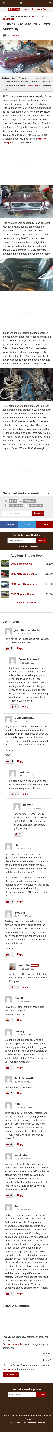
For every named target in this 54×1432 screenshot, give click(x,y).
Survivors (16, 505)
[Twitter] (21, 1406)
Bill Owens (13, 35)
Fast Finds (36, 1415)
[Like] (8, 648)
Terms (28, 1419)
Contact (15, 1415)
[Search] (50, 3)
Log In (25, 9)
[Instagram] (33, 1406)
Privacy (47, 1415)
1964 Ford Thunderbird (24, 584)
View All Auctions (27, 602)
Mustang (29, 501)
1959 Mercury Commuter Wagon (29, 594)
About (6, 1415)
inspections (33, 85)
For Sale (36, 17)
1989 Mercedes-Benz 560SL (26, 574)
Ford (13, 501)
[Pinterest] (27, 1406)
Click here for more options (27, 546)
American (35, 505)
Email (46, 1360)
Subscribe (8, 1369)
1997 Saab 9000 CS (21, 564)
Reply (20, 648)
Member (34, 965)
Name (46, 1353)
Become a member (13, 1344)
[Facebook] (14, 1406)
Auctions (24, 1415)
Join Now (13, 9)
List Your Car (39, 9)
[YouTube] (39, 1406)
